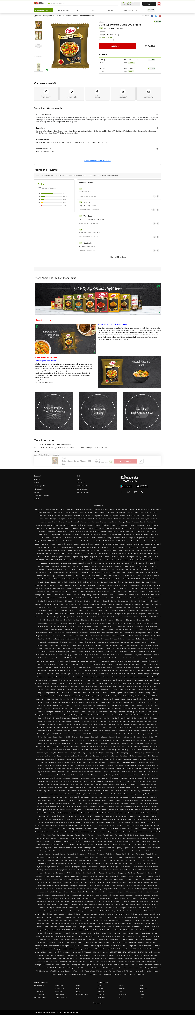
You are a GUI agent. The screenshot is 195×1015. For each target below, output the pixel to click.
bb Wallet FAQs (82, 486)
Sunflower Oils (39, 985)
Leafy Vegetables (82, 994)
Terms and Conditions (41, 496)
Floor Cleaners (39, 994)
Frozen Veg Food (40, 998)
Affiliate (36, 492)
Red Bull (100, 988)
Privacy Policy (38, 489)
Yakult (142, 992)
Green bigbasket (39, 486)
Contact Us (81, 483)
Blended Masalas (41, 447)
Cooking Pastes (56, 447)
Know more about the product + (97, 161)
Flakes (78, 988)
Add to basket (117, 46)
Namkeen (58, 992)
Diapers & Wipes (61, 998)
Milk (35, 988)
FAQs (79, 479)
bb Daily (36, 499)
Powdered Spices (88, 447)
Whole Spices (101, 447)
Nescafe (121, 985)
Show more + (97, 1003)
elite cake (122, 988)
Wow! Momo (123, 994)
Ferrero (121, 998)
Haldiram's (101, 998)
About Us (37, 479)
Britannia (101, 994)
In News (36, 483)
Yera (120, 992)
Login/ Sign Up (149, 3)
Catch (101, 21)
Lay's (141, 998)
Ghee (78, 985)
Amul (99, 985)
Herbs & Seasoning (72, 447)
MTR (141, 985)
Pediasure (143, 988)
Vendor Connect (83, 492)
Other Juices (59, 994)
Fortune (142, 994)
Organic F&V (38, 992)
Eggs (78, 992)
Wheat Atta (59, 985)
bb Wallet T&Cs (82, 489)
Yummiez (101, 992)
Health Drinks (60, 988)
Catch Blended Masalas (50, 455)
